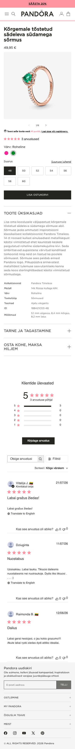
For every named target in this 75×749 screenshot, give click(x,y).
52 (37, 170)
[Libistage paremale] (46, 125)
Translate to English (23, 513)
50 (23, 170)
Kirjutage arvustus (38, 440)
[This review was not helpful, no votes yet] (63, 529)
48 (10, 170)
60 (23, 181)
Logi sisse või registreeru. (55, 131)
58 (9, 181)
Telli (63, 684)
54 (51, 170)
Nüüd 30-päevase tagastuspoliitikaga (34, 3)
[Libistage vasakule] (29, 125)
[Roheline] (13, 153)
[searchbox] (22, 459)
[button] (7, 14)
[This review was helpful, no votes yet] (57, 529)
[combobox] (51, 468)
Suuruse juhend (61, 161)
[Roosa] (6, 153)
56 (65, 170)
